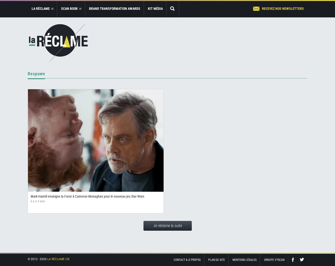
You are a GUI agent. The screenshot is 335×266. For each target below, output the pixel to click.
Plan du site (216, 260)
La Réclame (58, 43)
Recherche (173, 9)
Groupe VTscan (274, 260)
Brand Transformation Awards (114, 9)
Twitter (302, 260)
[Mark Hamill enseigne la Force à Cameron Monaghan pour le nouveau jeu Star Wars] (96, 140)
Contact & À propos (187, 260)
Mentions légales (244, 260)
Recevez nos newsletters (283, 9)
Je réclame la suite (167, 225)
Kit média (155, 9)
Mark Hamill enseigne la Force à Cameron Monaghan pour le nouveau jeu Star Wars (87, 196)
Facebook (294, 260)
